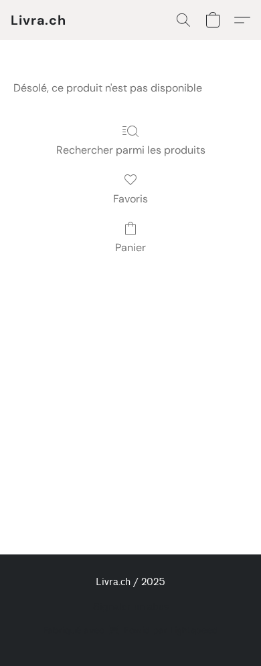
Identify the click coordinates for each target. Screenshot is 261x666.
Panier (130, 247)
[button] (38, 20)
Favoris (130, 199)
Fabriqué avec (130, 630)
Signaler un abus (131, 607)
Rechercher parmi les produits (130, 150)
